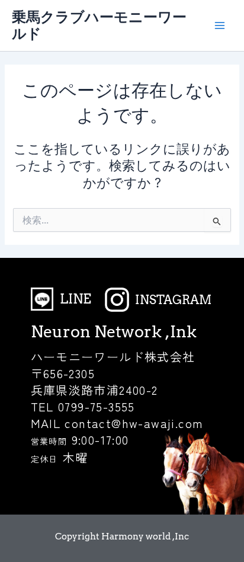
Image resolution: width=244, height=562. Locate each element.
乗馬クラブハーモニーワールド (99, 25)
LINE (75, 298)
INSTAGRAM (173, 300)
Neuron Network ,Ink (114, 331)
